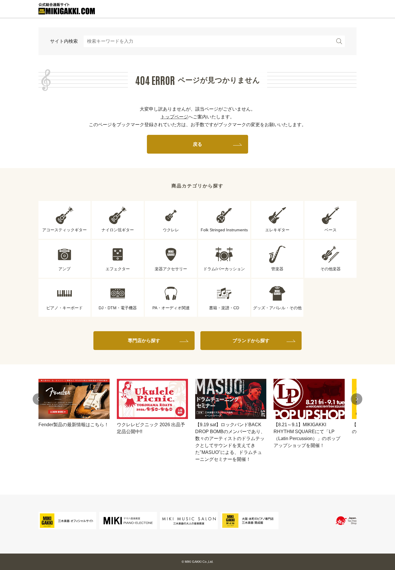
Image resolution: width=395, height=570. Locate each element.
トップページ (174, 116)
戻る (197, 144)
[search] (339, 41)
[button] (38, 399)
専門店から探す (144, 340)
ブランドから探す (251, 340)
